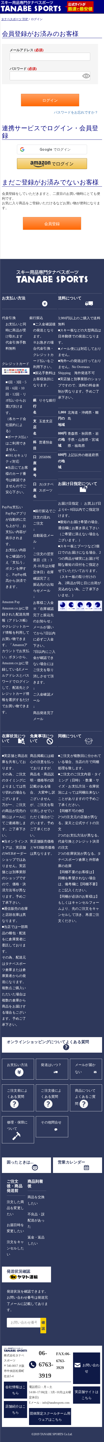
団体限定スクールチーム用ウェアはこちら (50, 1416)
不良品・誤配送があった (36, 1220)
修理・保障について (17, 1125)
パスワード (23, 69)
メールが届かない (85, 1068)
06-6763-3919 (46, 1364)
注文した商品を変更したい (15, 1208)
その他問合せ (51, 1122)
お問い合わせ (90, 1368)
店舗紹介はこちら (15, 1409)
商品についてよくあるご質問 (85, 1097)
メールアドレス (27, 50)
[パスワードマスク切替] (85, 76)
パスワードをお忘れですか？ (76, 112)
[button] (52, 163)
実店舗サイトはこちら (86, 1395)
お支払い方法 (17, 1065)
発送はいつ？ (51, 1065)
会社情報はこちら (15, 1390)
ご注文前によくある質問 (17, 1093)
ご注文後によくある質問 (51, 1093)
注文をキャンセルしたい (15, 1248)
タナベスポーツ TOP (14, 19)
